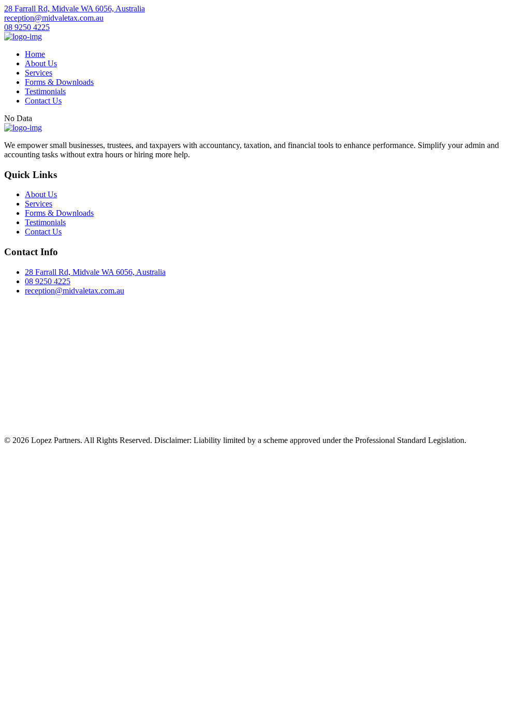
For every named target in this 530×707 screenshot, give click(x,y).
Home (35, 54)
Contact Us (43, 100)
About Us (41, 63)
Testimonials (45, 91)
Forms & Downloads (59, 82)
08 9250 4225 (27, 27)
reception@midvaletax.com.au (54, 17)
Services (38, 72)
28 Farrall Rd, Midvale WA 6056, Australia (74, 8)
